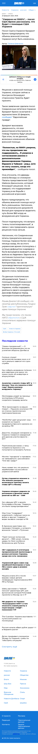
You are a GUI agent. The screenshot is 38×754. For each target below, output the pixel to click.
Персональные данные (24, 721)
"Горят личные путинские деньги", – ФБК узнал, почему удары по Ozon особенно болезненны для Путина (15, 540)
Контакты (6, 724)
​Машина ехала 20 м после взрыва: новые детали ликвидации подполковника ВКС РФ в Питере (17, 579)
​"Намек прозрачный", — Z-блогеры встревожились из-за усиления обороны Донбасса (16, 348)
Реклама (21, 716)
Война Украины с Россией (11, 332)
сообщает (7, 117)
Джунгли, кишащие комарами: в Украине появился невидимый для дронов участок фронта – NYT (16, 436)
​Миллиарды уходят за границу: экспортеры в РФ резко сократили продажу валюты (16, 398)
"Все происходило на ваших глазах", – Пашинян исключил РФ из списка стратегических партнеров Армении (17, 410)
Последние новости (15, 340)
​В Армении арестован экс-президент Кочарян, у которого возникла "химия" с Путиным (16, 528)
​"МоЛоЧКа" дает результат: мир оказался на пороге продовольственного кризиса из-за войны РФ (17, 423)
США (4, 328)
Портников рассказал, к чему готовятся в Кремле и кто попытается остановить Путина (16, 448)
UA (34, 3)
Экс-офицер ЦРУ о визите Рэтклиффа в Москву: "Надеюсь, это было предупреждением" (16, 504)
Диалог (4, 13)
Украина (10, 13)
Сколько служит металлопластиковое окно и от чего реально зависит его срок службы (16, 360)
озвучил (11, 306)
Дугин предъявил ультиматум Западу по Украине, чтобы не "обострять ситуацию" (15, 638)
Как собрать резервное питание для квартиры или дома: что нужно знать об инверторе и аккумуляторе (17, 373)
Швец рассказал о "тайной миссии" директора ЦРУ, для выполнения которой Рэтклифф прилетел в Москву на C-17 (16, 592)
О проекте (6, 716)
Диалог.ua (16, 734)
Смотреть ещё (9, 647)
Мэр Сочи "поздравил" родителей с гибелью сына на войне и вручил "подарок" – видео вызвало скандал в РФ (16, 516)
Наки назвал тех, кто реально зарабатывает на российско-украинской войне (15, 470)
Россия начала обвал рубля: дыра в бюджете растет (17, 628)
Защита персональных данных (24, 726)
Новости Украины (15, 328)
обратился (13, 318)
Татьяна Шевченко (15, 44)
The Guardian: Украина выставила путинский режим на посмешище (17, 619)
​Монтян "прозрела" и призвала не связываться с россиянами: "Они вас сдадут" (16, 459)
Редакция (6, 720)
